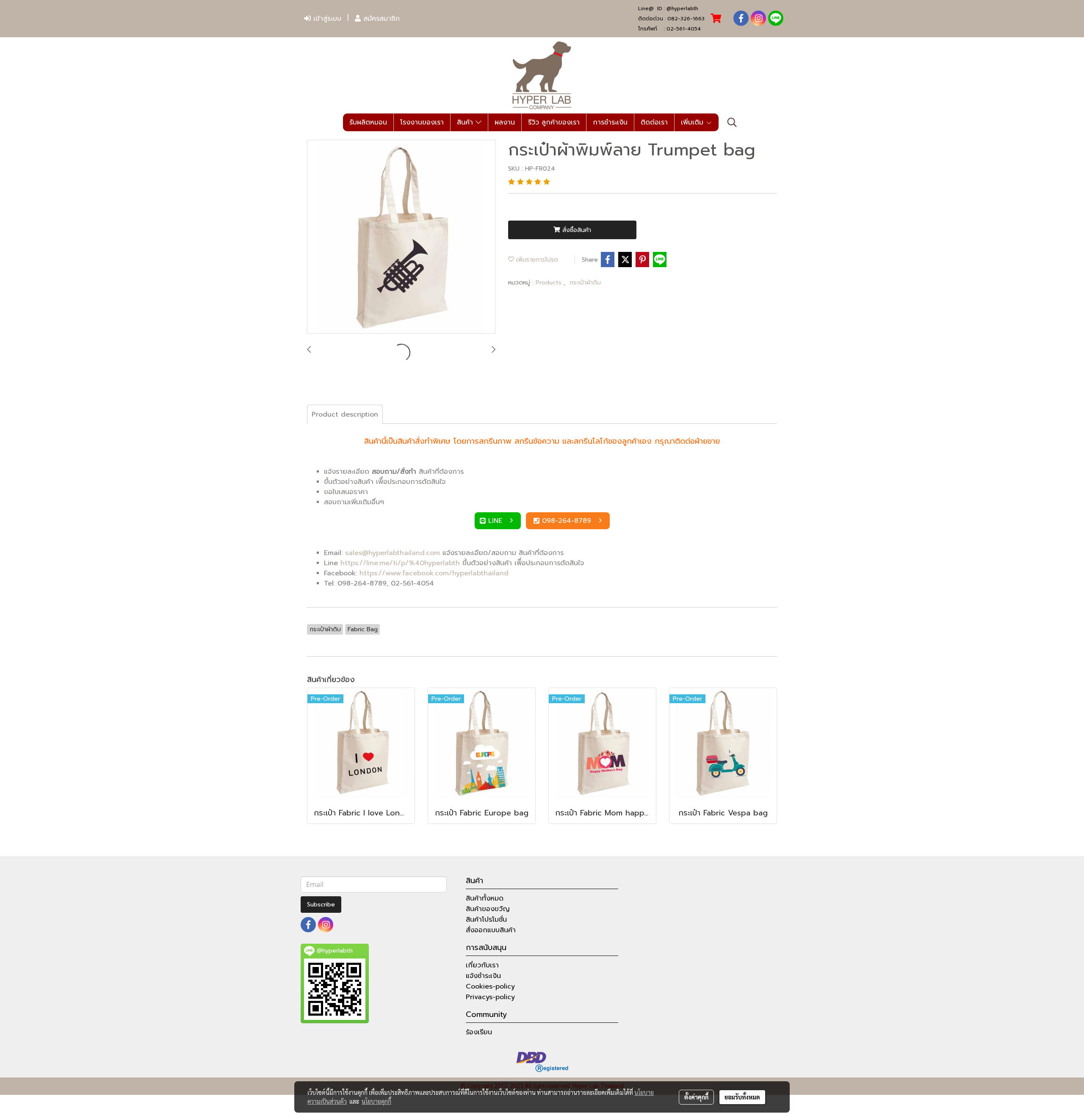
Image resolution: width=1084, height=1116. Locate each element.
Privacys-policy (490, 997)
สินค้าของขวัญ (488, 909)
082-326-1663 (686, 18)
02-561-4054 (683, 29)
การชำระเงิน (610, 122)
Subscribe (321, 904)
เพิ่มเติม (693, 122)
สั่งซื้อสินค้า (575, 230)
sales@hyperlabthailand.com (392, 553)
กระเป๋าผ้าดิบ (585, 282)
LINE (496, 521)
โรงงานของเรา (422, 122)
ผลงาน (505, 122)
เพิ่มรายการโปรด (536, 259)
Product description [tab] (345, 414)
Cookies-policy (490, 986)
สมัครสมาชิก (380, 19)
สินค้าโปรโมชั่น (486, 919)
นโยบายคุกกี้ (376, 1101)
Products (550, 282)
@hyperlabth (682, 8)
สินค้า (466, 122)
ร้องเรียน (479, 1032)
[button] (732, 122)
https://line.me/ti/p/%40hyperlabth (400, 563)
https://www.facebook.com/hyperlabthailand (434, 573)
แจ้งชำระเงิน (483, 976)
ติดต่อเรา (654, 122)
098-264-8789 (567, 521)
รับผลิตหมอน (368, 122)
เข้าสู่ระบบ (326, 19)
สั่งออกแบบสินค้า (491, 930)
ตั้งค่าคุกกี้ (696, 1097)
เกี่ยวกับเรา (482, 965)
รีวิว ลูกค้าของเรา (554, 122)
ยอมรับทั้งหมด (742, 1097)
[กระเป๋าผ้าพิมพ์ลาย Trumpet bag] (401, 237)
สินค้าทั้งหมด (484, 898)
